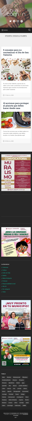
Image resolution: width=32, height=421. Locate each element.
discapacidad (17, 391)
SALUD (4, 286)
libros (27, 397)
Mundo (27, 399)
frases (17, 394)
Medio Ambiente (7, 278)
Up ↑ (16, 417)
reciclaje (21, 402)
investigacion (20, 397)
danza (3, 391)
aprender (4, 385)
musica (10, 402)
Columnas (5, 267)
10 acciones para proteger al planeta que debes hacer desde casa (16, 106)
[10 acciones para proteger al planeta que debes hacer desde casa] (16, 120)
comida (19, 388)
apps (23, 382)
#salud (18, 382)
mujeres (21, 399)
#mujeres (21, 380)
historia (4, 397)
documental (25, 391)
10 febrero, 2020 (9, 141)
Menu (6, 30)
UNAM (24, 405)
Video (4, 292)
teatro (3, 405)
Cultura (4, 270)
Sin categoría (6, 289)
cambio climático (23, 385)
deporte (9, 391)
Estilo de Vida (6, 273)
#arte (3, 377)
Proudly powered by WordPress (15, 413)
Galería (4, 275)
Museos (4, 402)
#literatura (24, 377)
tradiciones (17, 405)
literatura (4, 399)
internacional (11, 397)
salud (27, 402)
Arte (10, 385)
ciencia (9, 388)
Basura (14, 385)
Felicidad (11, 394)
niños (15, 402)
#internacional (16, 377)
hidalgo (22, 394)
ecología (4, 394)
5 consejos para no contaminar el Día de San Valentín (16, 52)
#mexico (15, 380)
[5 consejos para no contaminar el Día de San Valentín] (16, 69)
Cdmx (3, 388)
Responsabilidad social (8, 283)
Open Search (29, 30)
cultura (25, 388)
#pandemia (11, 382)
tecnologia (10, 405)
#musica (4, 382)
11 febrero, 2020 (9, 95)
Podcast (4, 281)
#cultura (9, 377)
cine (14, 388)
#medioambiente (6, 380)
